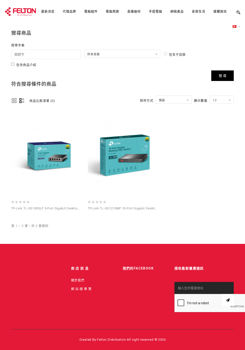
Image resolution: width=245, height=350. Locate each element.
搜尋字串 (18, 45)
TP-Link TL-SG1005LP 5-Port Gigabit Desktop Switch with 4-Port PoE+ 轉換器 (69, 208)
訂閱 (228, 300)
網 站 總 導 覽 (81, 289)
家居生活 (198, 11)
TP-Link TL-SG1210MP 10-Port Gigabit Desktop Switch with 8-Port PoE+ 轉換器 (147, 208)
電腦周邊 (112, 11)
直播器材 (134, 11)
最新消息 (48, 11)
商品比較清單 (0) (42, 101)
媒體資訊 (220, 11)
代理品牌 (69, 11)
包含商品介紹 (26, 65)
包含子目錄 (177, 54)
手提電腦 (155, 11)
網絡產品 (177, 11)
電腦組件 (91, 11)
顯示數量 (200, 100)
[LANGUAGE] (237, 27)
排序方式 (146, 100)
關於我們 (77, 280)
